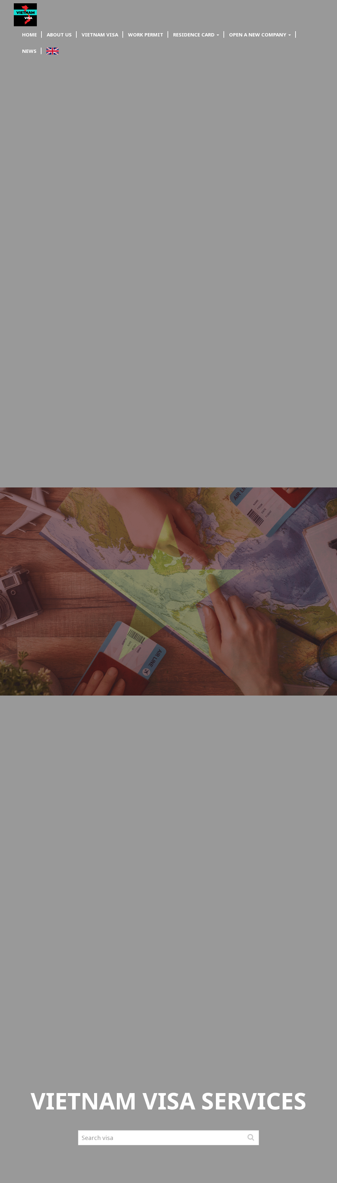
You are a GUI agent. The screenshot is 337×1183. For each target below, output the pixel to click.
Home (29, 34)
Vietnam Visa (100, 34)
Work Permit (145, 34)
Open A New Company (258, 34)
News (29, 51)
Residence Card (194, 34)
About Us (59, 34)
